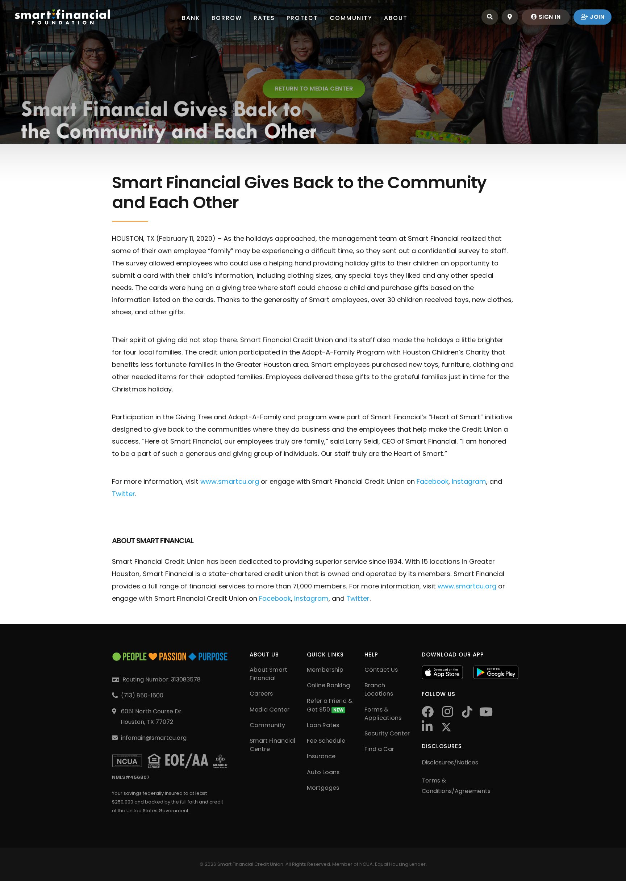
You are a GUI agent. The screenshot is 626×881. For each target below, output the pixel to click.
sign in (548, 17)
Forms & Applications (382, 713)
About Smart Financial (268, 674)
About (396, 18)
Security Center (387, 733)
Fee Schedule (326, 741)
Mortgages (323, 788)
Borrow (227, 18)
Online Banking (328, 685)
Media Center (269, 709)
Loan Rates (323, 725)
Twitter (123, 493)
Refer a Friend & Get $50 (329, 705)
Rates (264, 18)
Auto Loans (323, 772)
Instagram (469, 481)
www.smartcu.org (229, 481)
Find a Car (379, 749)
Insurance (321, 756)
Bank (191, 18)
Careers (261, 693)
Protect (302, 18)
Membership (325, 670)
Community (351, 18)
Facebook (432, 481)
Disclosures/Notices (450, 762)
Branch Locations (378, 689)
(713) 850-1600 (142, 695)
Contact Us (381, 670)
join (596, 17)
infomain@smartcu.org (154, 738)
